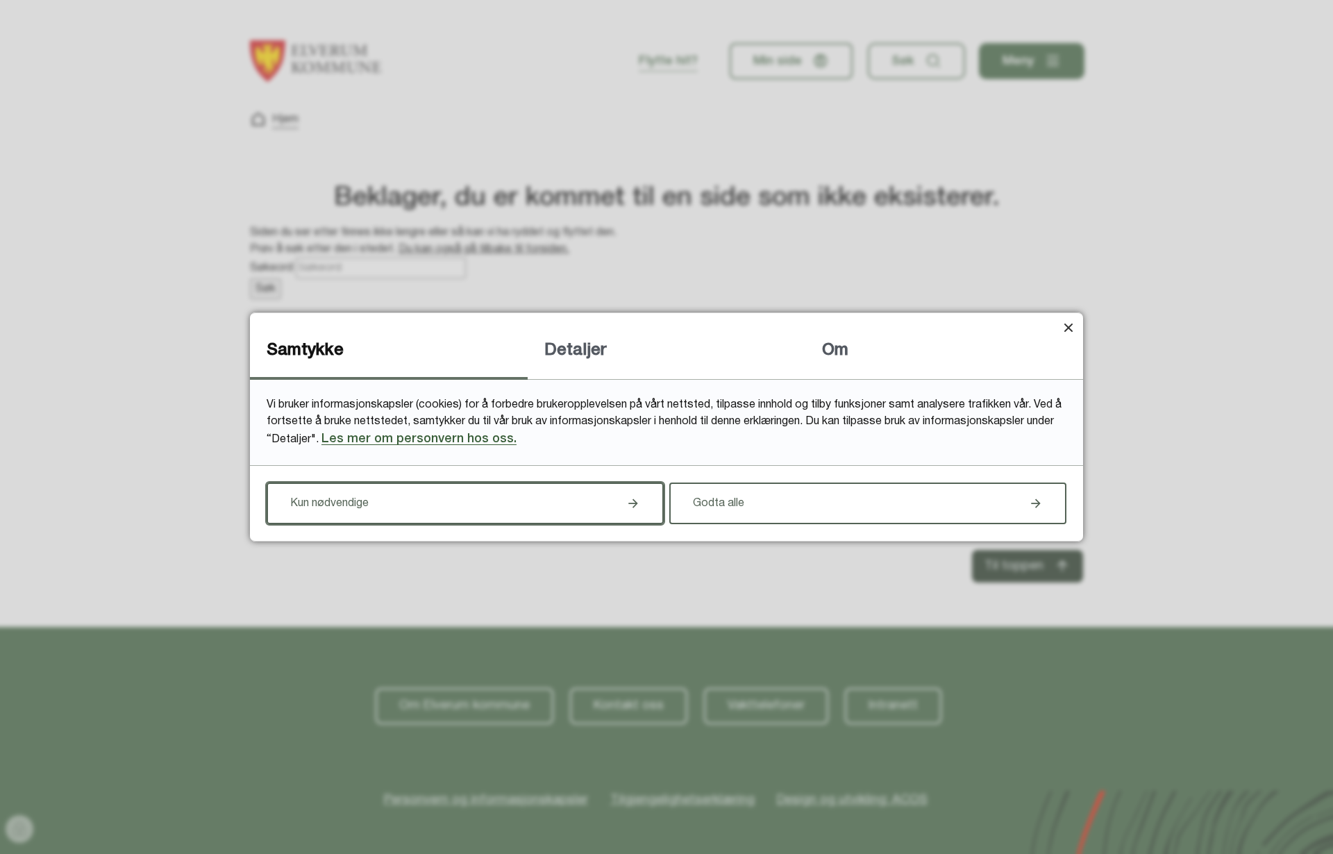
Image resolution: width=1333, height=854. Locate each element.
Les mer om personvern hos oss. (419, 438)
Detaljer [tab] (575, 350)
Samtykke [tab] (305, 350)
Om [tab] (835, 350)
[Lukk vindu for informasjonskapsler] (1068, 327)
